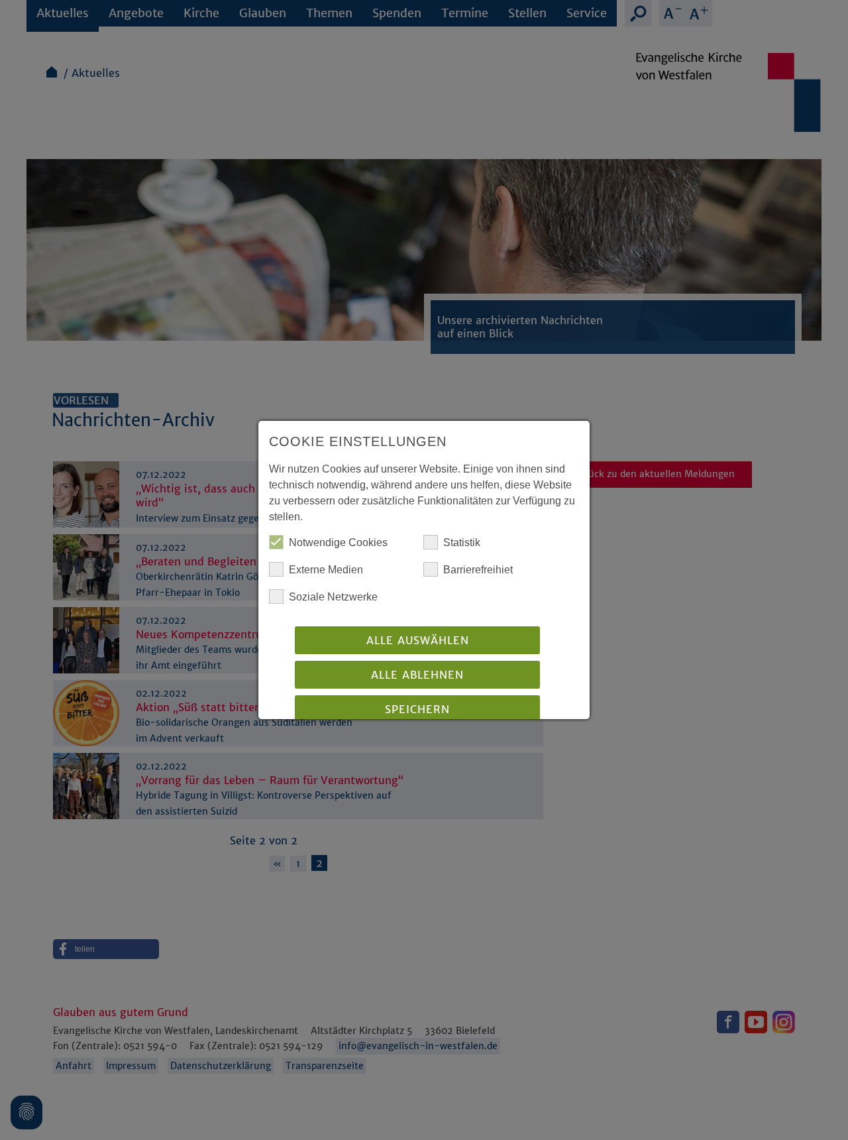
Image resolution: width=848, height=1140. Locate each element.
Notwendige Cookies (338, 542)
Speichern (417, 709)
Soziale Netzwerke (333, 596)
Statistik (461, 542)
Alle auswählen (417, 640)
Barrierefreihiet (478, 569)
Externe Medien (326, 569)
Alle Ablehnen (417, 674)
